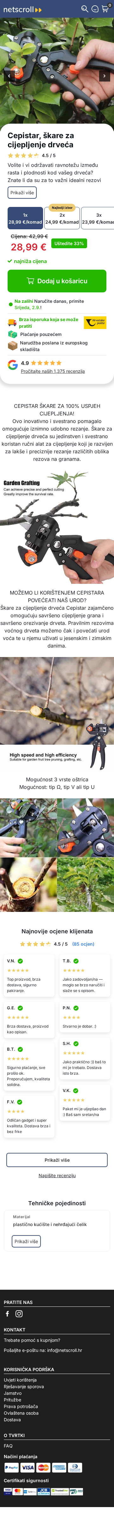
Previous (9, 77)
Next (104, 77)
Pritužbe (12, 1399)
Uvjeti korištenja (20, 1379)
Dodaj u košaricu (62, 281)
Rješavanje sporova (24, 1386)
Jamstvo (13, 1393)
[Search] (85, 9)
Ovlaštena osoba (21, 1413)
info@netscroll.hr (64, 1350)
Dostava (12, 1419)
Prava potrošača (21, 1406)
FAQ (8, 1445)
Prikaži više (22, 192)
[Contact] (95, 9)
